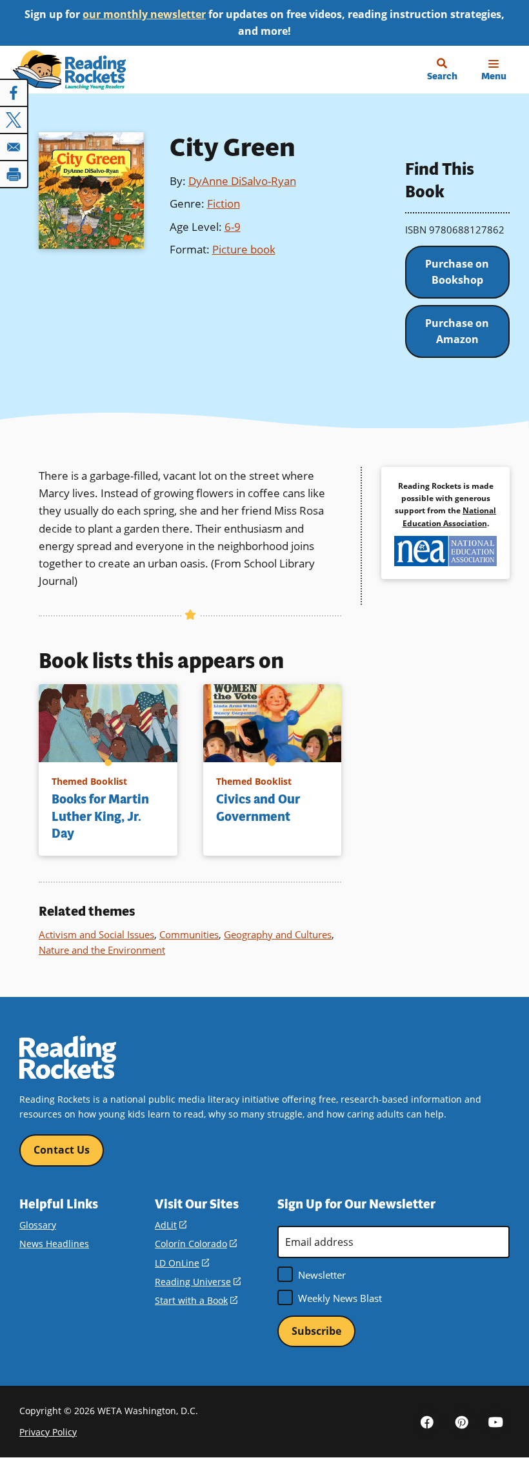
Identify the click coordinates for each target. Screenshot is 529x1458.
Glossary (37, 1225)
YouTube (495, 1421)
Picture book (243, 249)
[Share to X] (14, 120)
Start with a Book (196, 1300)
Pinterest (461, 1421)
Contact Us (62, 1150)
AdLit (170, 1225)
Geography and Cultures (278, 934)
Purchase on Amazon (457, 331)
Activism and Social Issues (96, 934)
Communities (189, 934)
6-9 (233, 226)
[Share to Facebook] (14, 93)
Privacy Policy (48, 1432)
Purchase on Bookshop (457, 272)
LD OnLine (182, 1263)
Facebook (427, 1421)
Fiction (223, 203)
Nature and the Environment (102, 949)
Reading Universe (198, 1282)
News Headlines (54, 1243)
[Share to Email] (14, 147)
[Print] (14, 174)
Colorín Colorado (196, 1243)
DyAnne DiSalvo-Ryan (242, 180)
